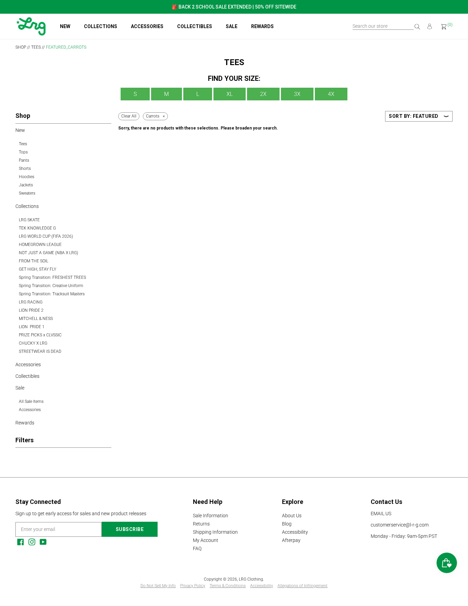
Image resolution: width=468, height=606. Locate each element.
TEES (36, 47)
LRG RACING (30, 302)
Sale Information (210, 515)
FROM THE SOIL (33, 261)
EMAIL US (381, 513)
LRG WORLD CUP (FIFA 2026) (46, 236)
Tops (23, 152)
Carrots (152, 116)
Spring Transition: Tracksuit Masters (52, 294)
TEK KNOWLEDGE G (37, 228)
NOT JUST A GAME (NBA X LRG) (48, 252)
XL (229, 94)
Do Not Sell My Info (158, 585)
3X (297, 94)
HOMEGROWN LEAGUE (40, 244)
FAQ (197, 548)
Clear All (128, 116)
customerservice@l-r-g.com (400, 525)
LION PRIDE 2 (31, 310)
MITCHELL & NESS (36, 318)
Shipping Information (215, 532)
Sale (231, 26)
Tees (23, 143)
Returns (201, 524)
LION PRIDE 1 (32, 326)
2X (263, 94)
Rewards (262, 26)
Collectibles (194, 26)
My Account (205, 540)
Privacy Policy (192, 585)
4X (331, 94)
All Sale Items (31, 401)
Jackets (26, 185)
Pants (24, 160)
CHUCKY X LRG (33, 343)
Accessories (147, 26)
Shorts (25, 168)
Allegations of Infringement (303, 585)
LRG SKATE (29, 220)
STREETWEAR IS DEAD (40, 351)
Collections (100, 26)
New (65, 26)
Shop (20, 47)
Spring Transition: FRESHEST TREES (52, 277)
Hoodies (26, 176)
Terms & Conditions (228, 585)
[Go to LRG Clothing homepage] (30, 34)
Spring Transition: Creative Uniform (51, 285)
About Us (291, 515)
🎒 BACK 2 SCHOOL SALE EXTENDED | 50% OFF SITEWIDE (234, 7)
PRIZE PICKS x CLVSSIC (40, 335)
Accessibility (295, 532)
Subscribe (130, 529)
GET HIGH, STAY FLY (37, 269)
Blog (287, 524)
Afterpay (291, 540)
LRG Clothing (251, 579)
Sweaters (27, 193)
